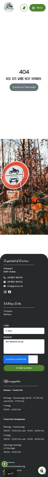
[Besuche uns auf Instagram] (5, 291)
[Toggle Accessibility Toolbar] (4, 464)
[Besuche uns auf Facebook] (9, 291)
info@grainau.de (15, 286)
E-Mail (6, 325)
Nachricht (8, 337)
